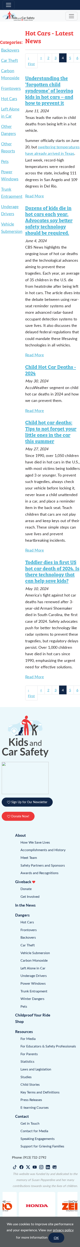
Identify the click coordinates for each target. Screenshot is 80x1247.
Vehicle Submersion (35, 952)
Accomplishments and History (42, 849)
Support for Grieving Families (42, 1146)
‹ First (31, 60)
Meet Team (28, 857)
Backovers (10, 50)
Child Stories (30, 1084)
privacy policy (63, 1230)
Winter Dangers (32, 998)
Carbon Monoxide (34, 960)
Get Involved (29, 896)
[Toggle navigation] (9, 5)
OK (56, 1237)
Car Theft (9, 60)
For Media (28, 1038)
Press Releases (31, 1099)
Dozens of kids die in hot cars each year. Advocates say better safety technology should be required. (49, 220)
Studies (26, 1077)
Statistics (27, 1061)
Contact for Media (34, 1131)
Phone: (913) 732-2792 (29, 1157)
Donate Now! (19, 816)
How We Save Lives (35, 842)
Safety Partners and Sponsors (42, 865)
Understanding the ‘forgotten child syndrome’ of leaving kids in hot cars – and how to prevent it (49, 90)
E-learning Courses (34, 1107)
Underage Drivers (33, 975)
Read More (34, 195)
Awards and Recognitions (39, 872)
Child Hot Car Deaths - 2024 (50, 370)
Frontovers (11, 88)
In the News (25, 905)
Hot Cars (9, 98)
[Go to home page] (19, 16)
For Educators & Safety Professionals (48, 1046)
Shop (19, 1021)
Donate (26, 888)
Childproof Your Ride (32, 1015)
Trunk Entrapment (33, 991)
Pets (5, 161)
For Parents (29, 1054)
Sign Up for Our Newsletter (28, 802)
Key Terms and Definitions (40, 1092)
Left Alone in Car (32, 968)
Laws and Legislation (35, 1069)
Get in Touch (29, 1123)
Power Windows (33, 983)
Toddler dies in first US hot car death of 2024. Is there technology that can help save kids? (52, 571)
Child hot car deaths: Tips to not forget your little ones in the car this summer (50, 431)
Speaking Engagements (37, 1138)
